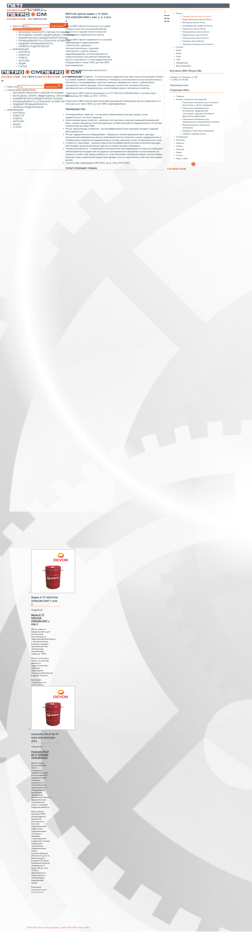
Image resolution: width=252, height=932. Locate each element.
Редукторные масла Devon (195, 35)
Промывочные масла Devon (195, 32)
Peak (178, 56)
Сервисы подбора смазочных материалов (47, 909)
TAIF (178, 59)
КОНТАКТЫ (24, 52)
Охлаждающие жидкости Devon (197, 26)
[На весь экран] (165, 18)
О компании (182, 137)
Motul (178, 53)
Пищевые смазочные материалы (198, 131)
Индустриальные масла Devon (197, 19)
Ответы (179, 146)
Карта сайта (182, 158)
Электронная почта (176, 184)
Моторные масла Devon (193, 22)
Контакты (180, 140)
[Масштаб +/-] (168, 18)
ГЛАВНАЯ (97, 897)
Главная (180, 96)
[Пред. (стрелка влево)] (165, 21)
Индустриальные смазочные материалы (46, 903)
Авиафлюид (182, 63)
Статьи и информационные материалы (46, 912)
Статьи (179, 155)
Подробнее (36, 610)
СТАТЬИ (22, 66)
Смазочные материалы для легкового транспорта (51, 897)
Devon (179, 13)
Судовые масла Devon (193, 41)
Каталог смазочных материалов (191, 99)
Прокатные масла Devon (194, 29)
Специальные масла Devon (195, 38)
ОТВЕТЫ (23, 57)
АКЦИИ (22, 63)
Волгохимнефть (183, 66)
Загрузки (180, 149)
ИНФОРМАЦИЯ (21, 49)
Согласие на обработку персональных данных (49, 918)
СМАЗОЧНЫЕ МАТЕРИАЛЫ (21, 90)
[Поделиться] (168, 15)
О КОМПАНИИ (99, 900)
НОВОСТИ (23, 55)
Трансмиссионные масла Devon (197, 44)
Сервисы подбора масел (194, 134)
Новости (180, 143)
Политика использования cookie (42, 921)
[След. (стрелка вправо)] (168, 21)
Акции (179, 152)
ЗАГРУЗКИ (23, 60)
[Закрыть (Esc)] (165, 15)
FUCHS (179, 47)
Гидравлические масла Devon (39, 683)
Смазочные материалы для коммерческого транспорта (53, 900)
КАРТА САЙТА (99, 918)
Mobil (178, 50)
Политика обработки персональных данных (48, 915)
